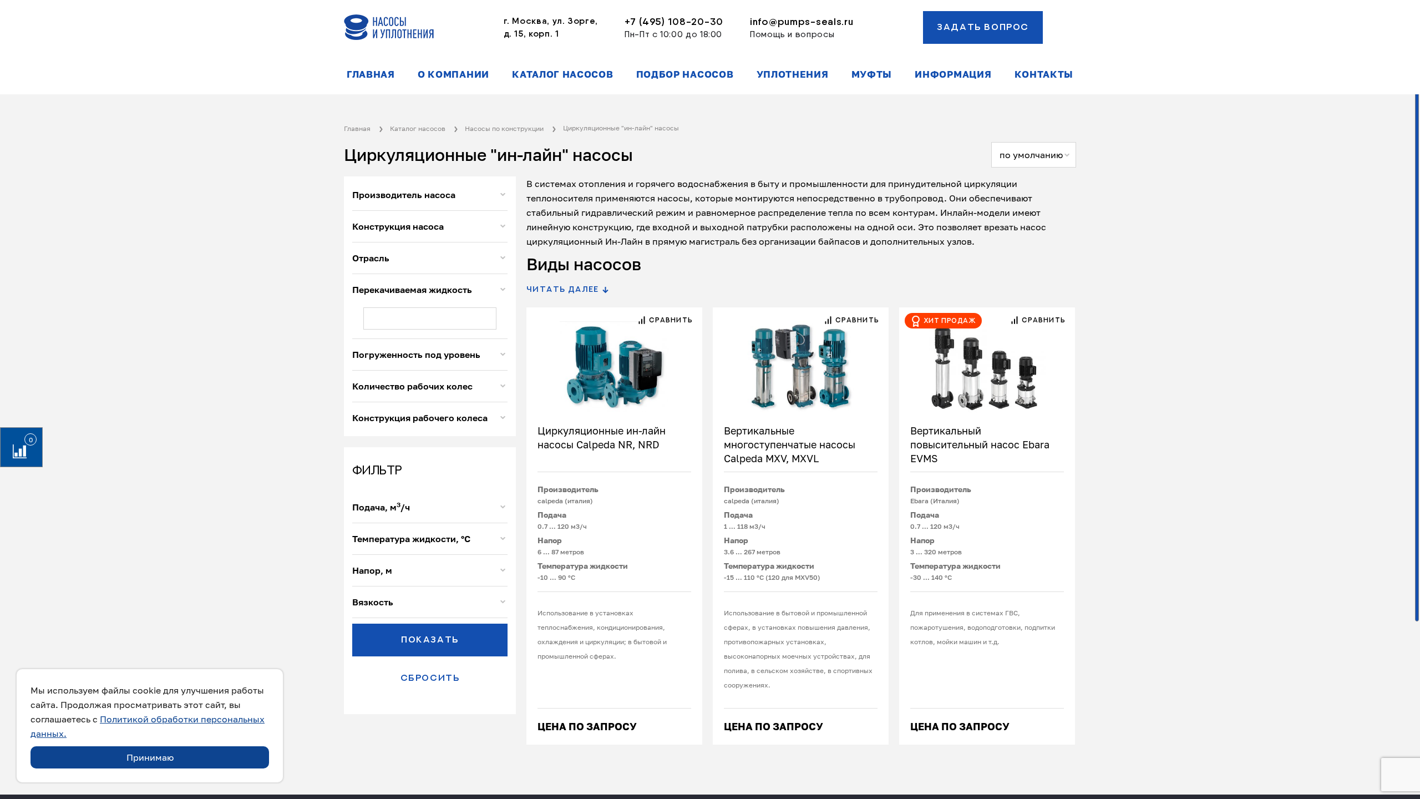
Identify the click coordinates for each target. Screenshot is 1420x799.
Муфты (871, 74)
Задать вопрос (983, 27)
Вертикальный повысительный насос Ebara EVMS (979, 444)
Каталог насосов (562, 74)
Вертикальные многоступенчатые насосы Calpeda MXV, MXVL (789, 444)
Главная (371, 74)
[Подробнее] (614, 360)
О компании (453, 74)
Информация (953, 74)
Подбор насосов (685, 74)
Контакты (1044, 74)
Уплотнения (793, 74)
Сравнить (670, 320)
